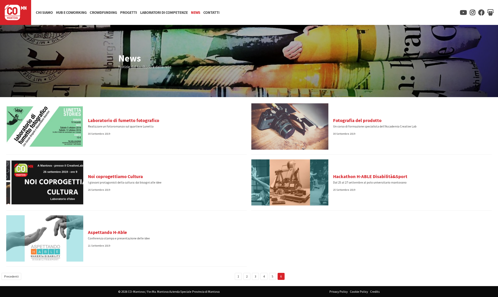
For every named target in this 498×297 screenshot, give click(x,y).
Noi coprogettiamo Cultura (115, 176)
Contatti (211, 12)
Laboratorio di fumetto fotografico (123, 120)
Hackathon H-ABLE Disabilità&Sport (370, 176)
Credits (375, 291)
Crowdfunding (103, 12)
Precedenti (11, 276)
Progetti (128, 12)
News (195, 12)
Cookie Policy (359, 291)
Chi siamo (44, 12)
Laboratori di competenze (164, 12)
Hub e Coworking (71, 12)
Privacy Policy (338, 291)
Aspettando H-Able (107, 232)
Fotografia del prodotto (357, 120)
